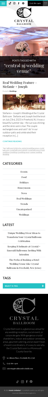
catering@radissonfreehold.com (20, 368)
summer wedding (36, 152)
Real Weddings (24, 198)
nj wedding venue (23, 152)
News (24, 193)
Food (24, 177)
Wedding (6, 154)
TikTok (10, 3)
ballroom (10, 148)
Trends (24, 203)
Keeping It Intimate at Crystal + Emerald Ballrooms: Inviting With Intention (24, 250)
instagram (14, 3)
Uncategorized (24, 209)
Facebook (19, 3)
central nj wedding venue (30, 148)
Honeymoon (24, 187)
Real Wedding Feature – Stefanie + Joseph (20, 84)
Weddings (13, 91)
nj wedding (13, 152)
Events (24, 171)
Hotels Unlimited (15, 390)
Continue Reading (12, 141)
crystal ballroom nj (34, 150)
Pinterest (23, 3)
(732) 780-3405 (35, 3)
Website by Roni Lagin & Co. (27, 393)
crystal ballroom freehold (18, 150)
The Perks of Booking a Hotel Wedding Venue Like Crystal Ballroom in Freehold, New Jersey (24, 263)
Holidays (24, 182)
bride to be (17, 148)
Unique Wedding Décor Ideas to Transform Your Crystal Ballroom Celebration (24, 236)
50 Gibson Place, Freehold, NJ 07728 (21, 358)
